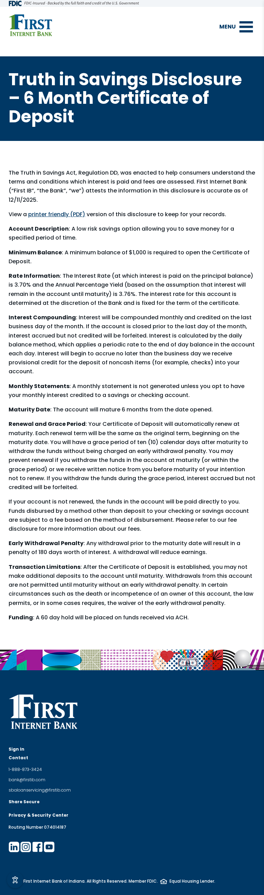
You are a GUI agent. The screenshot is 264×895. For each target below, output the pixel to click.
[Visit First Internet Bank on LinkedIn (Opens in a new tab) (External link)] (14, 846)
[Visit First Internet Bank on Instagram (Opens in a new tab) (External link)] (25, 846)
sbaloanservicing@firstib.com (40, 790)
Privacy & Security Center (38, 815)
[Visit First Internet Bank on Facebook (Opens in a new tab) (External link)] (37, 846)
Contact (18, 758)
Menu (227, 27)
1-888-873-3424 (25, 769)
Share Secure (24, 802)
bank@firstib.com (27, 780)
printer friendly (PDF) (56, 214)
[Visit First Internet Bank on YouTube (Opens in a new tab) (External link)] (49, 846)
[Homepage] (30, 25)
